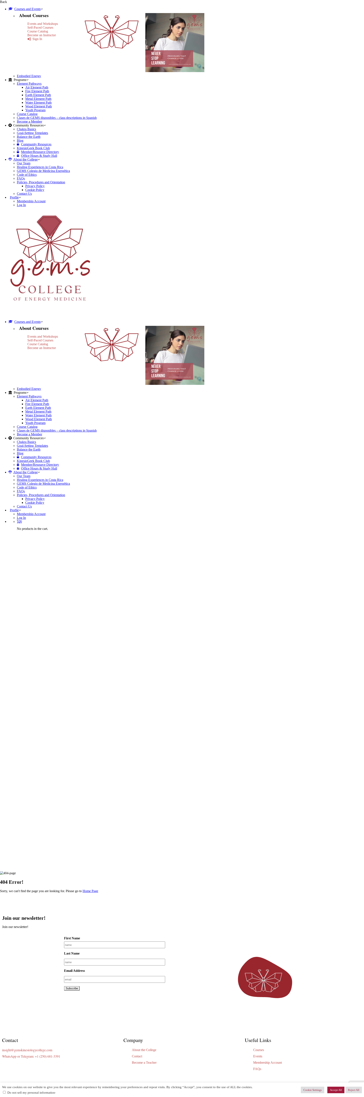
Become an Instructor (41, 35)
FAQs (21, 178)
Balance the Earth (28, 136)
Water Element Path (38, 102)
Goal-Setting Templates (32, 133)
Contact (137, 1056)
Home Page (90, 891)
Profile (14, 197)
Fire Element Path (37, 91)
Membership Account (31, 201)
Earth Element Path (38, 95)
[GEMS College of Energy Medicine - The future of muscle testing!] (49, 314)
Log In (21, 205)
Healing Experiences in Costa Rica (40, 167)
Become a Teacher (144, 1062)
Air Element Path (36, 87)
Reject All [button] (353, 1090)
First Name (72, 938)
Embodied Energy (29, 76)
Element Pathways (29, 83)
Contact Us (24, 193)
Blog (20, 140)
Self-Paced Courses (40, 27)
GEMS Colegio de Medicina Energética (43, 171)
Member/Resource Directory (40, 152)
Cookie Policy (34, 190)
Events (257, 1056)
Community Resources (36, 144)
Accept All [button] (336, 1090)
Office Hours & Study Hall (39, 155)
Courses (258, 1050)
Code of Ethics (27, 174)
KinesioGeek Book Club (33, 148)
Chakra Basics (26, 129)
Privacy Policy (35, 186)
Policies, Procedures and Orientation (41, 182)
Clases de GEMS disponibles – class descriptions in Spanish (57, 118)
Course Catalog (37, 31)
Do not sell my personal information (31, 1092)
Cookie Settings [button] (312, 1090)
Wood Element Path (38, 106)
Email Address (74, 970)
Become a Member (29, 121)
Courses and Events (27, 9)
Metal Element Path (38, 99)
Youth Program (35, 110)
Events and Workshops (42, 24)
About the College (25, 159)
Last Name (72, 953)
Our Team (23, 163)
